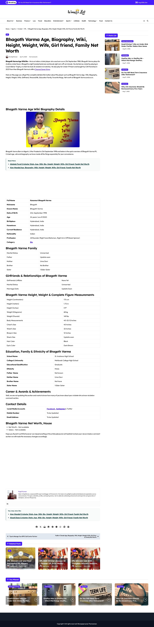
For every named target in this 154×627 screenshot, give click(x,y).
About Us (10, 21)
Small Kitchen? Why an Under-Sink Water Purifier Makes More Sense (134, 45)
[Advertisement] (53, 94)
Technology (92, 21)
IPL (7, 34)
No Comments (33, 57)
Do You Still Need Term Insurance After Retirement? (134, 74)
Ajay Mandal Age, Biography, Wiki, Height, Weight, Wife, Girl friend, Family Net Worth (45, 167)
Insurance (124, 69)
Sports (68, 21)
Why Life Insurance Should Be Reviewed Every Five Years (132, 88)
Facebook (51, 409)
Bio (31, 242)
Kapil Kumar (13, 566)
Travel (40, 21)
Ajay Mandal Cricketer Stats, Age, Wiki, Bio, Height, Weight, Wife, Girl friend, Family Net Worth (49, 514)
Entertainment (58, 21)
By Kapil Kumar (13, 57)
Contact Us (108, 21)
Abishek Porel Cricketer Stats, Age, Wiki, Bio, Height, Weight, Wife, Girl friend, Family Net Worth (49, 164)
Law (34, 21)
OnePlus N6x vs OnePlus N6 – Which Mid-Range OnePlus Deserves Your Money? (132, 60)
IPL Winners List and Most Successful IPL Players (19, 562)
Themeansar (93, 624)
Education (47, 21)
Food (101, 21)
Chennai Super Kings (42, 69)
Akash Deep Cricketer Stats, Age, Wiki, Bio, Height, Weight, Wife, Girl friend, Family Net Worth (49, 517)
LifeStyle (76, 21)
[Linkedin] (7, 504)
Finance (27, 21)
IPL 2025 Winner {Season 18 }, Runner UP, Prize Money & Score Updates (52, 563)
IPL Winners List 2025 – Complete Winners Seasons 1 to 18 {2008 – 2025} (85, 563)
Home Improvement (127, 41)
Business (19, 21)
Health (84, 21)
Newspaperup (82, 624)
